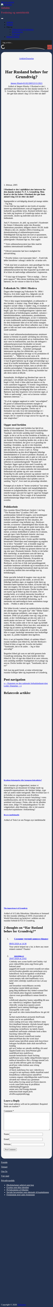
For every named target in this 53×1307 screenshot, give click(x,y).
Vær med (16, 34)
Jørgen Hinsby (17, 83)
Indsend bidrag (13, 37)
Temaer (10, 25)
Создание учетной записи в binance (31, 939)
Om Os (4, 1171)
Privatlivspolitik (8, 1180)
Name (6, 1134)
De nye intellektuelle (11, 815)
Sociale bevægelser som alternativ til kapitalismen (28, 1192)
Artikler (10, 22)
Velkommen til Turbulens (23, 29)
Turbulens (5, 8)
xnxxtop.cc (19, 956)
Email (6, 1139)
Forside (4, 1162)
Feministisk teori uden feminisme (21, 1195)
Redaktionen (17, 32)
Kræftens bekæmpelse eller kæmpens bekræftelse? (23, 780)
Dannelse (30, 58)
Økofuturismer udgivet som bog (20, 1185)
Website (7, 1144)
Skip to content (7, 2)
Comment (9, 1111)
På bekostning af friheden (17, 1190)
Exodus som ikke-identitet (18, 1187)
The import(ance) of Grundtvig (15, 908)
